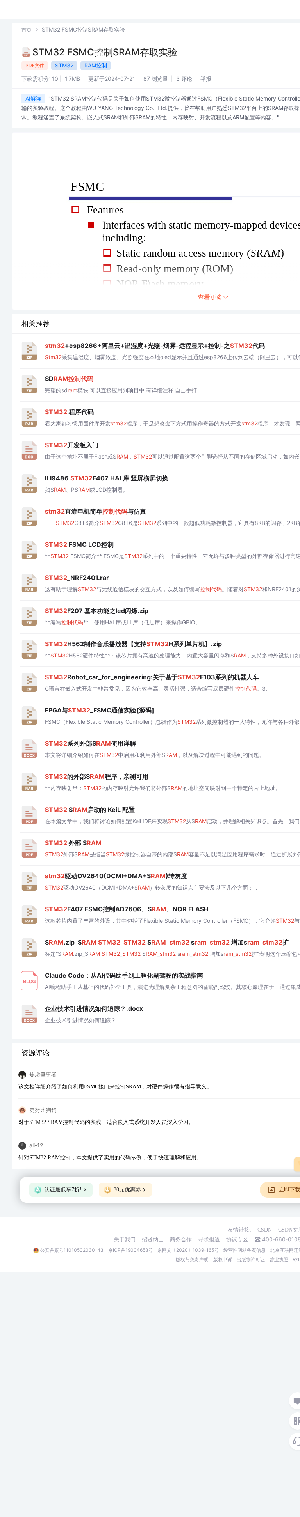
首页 (26, 30)
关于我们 (125, 1239)
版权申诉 (222, 1259)
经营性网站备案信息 (244, 1250)
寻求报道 (209, 1239)
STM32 (64, 65)
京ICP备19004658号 (130, 1250)
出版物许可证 (251, 1259)
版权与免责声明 (192, 1259)
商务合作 (181, 1239)
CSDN (264, 1230)
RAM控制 (95, 65)
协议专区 (237, 1239)
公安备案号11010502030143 (72, 1250)
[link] (26, 29)
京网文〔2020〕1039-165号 (188, 1250)
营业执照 (279, 1259)
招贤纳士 (153, 1239)
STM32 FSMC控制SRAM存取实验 (104, 52)
